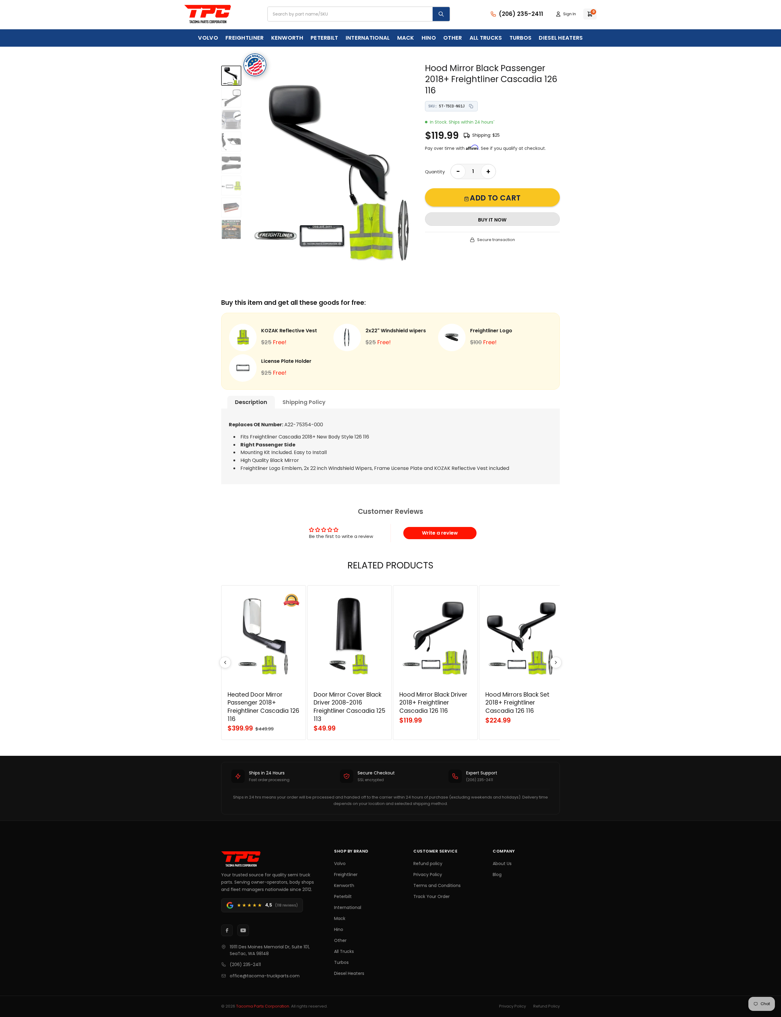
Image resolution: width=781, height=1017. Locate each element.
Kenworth (287, 37)
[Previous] (225, 662)
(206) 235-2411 (245, 964)
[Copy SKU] (471, 106)
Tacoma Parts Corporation (262, 1006)
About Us (502, 863)
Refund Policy (546, 1006)
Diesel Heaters (561, 37)
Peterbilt (324, 37)
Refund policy (427, 863)
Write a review (440, 532)
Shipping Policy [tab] (304, 402)
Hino (429, 37)
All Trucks (486, 37)
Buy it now (492, 219)
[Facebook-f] (227, 930)
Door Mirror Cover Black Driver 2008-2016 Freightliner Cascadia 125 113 (349, 707)
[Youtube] (243, 930)
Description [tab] (251, 402)
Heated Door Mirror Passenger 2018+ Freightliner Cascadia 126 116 (263, 707)
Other (452, 37)
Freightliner (244, 37)
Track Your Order (431, 896)
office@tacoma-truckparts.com (265, 976)
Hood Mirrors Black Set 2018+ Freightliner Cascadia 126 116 (517, 703)
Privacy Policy (427, 874)
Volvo (208, 37)
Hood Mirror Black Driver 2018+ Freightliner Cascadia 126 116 (433, 703)
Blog (497, 874)
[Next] (556, 662)
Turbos (520, 37)
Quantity (435, 171)
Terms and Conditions (437, 885)
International (368, 37)
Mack (405, 37)
